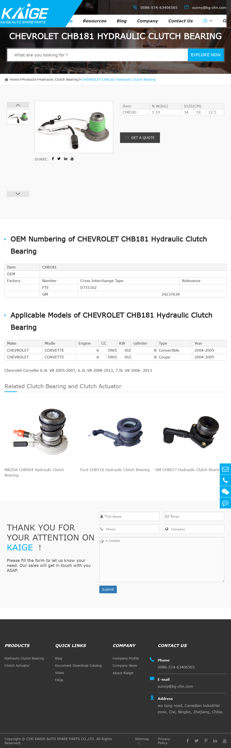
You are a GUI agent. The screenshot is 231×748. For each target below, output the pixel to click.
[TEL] (225, 480)
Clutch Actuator (17, 665)
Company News (125, 665)
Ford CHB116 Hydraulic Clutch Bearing (115, 470)
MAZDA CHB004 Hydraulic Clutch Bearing (34, 472)
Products (62, 20)
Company (147, 20)
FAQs (59, 680)
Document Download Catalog (78, 665)
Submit (108, 589)
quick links (70, 645)
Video (59, 673)
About (123, 673)
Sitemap (142, 739)
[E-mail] (225, 469)
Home (14, 79)
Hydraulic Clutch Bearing (58, 79)
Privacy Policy (164, 741)
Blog (121, 20)
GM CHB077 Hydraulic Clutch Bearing (189, 470)
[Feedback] (225, 502)
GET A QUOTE (142, 138)
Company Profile (126, 658)
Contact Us (180, 20)
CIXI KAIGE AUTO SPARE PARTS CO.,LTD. (60, 739)
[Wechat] (225, 491)
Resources (94, 20)
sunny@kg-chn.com (205, 7)
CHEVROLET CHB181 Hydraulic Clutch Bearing (118, 79)
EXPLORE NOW (206, 54)
